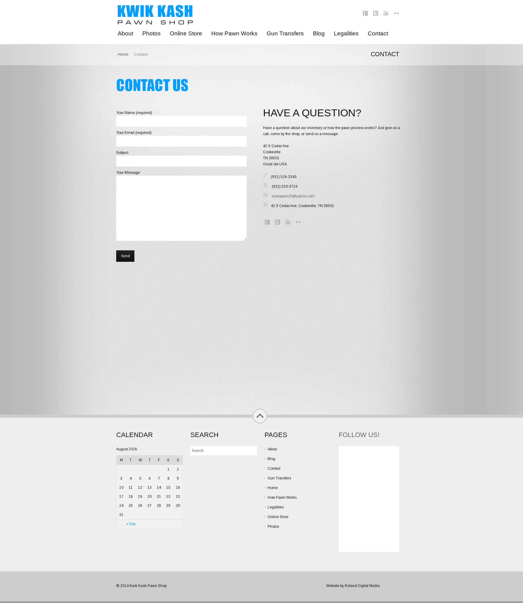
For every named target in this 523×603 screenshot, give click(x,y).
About (272, 449)
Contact (274, 468)
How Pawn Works (282, 497)
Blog (271, 459)
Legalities (276, 507)
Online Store (278, 517)
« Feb (130, 524)
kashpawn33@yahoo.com (293, 196)
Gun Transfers (279, 478)
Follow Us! (359, 435)
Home (123, 54)
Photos (273, 526)
